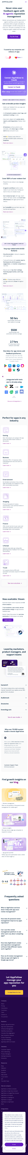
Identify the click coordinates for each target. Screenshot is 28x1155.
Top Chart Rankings (6, 1039)
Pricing (3, 1006)
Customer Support (6, 1049)
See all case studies (14, 717)
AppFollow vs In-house (7, 1095)
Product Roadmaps (6, 1037)
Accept (14, 1144)
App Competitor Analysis (7, 1035)
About (2, 1004)
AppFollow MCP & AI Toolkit (8, 1042)
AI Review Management (7, 1029)
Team (2, 1012)
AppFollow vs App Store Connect (9, 1091)
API (2, 1079)
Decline (14, 1148)
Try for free (14, 37)
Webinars (3, 1068)
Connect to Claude (14, 87)
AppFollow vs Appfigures (7, 1097)
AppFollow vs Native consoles (9, 1089)
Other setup (14, 92)
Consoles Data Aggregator (8, 1033)
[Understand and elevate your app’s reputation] (7, 1)
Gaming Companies (6, 1056)
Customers (4, 1010)
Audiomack (5, 698)
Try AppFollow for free (14, 992)
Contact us (4, 1014)
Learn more (7, 620)
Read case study (7, 143)
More (2, 1104)
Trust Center (4, 1077)
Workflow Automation (6, 1031)
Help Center (4, 1074)
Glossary (3, 1072)
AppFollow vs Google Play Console (10, 1093)
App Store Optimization (7, 1026)
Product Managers (6, 1054)
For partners (4, 1017)
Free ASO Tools (5, 1081)
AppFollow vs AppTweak (7, 1102)
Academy (3, 1070)
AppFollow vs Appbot (6, 1099)
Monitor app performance (7, 1024)
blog (16, 782)
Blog (2, 1066)
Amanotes (5, 704)
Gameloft (4, 685)
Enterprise (4, 1058)
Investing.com (6, 710)
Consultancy (4, 1008)
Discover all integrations (14, 401)
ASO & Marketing (5, 1052)
